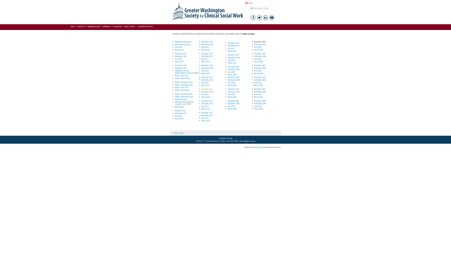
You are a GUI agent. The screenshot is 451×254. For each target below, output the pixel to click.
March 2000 (258, 108)
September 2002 (260, 80)
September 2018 (207, 44)
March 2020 (179, 106)
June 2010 (231, 60)
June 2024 (178, 47)
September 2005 (260, 44)
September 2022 (181, 68)
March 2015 (205, 85)
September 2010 (234, 57)
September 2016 (207, 68)
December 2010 (233, 55)
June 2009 (231, 72)
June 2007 (231, 94)
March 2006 (232, 108)
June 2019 (178, 116)
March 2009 (232, 74)
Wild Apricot (258, 147)
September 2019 (181, 113)
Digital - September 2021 (184, 84)
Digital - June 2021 (181, 87)
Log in (250, 3)
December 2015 (207, 77)
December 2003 (260, 65)
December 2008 (233, 77)
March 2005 (258, 49)
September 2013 (207, 103)
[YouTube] (271, 17)
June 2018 (205, 47)
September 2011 (234, 45)
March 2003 (258, 73)
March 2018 (205, 49)
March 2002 (258, 85)
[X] (259, 17)
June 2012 (205, 118)
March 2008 (232, 85)
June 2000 (257, 106)
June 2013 (205, 106)
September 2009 (234, 69)
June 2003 (257, 70)
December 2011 (233, 43)
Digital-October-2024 (182, 44)
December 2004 (260, 53)
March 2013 (205, 108)
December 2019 (180, 110)
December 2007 (233, 89)
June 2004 (257, 59)
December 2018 (207, 41)
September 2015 (207, 80)
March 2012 (205, 120)
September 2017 (207, 56)
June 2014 (205, 94)
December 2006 (233, 101)
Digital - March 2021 (182, 90)
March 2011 (232, 51)
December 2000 (260, 101)
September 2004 (260, 56)
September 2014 (207, 91)
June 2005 (257, 47)
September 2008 (234, 80)
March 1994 (179, 133)
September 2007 (234, 91)
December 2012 (207, 112)
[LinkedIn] (265, 17)
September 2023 (181, 56)
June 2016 (205, 70)
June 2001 (257, 94)
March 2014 (205, 97)
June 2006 (231, 106)
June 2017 (205, 59)
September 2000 (260, 103)
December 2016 (207, 65)
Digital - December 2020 (183, 94)
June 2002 (257, 82)
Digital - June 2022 (181, 75)
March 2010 (232, 63)
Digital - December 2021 (183, 82)
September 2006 (234, 103)
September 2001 (260, 91)
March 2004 (258, 61)
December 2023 (180, 53)
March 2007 (232, 97)
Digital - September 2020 (184, 96)
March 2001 (258, 97)
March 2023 (179, 61)
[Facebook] (253, 17)
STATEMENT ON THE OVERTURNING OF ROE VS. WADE (186, 71)
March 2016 (205, 73)
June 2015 (205, 82)
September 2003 (260, 68)
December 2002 (260, 77)
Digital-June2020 (181, 99)
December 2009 (233, 66)
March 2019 (179, 118)
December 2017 (207, 53)
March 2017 (205, 61)
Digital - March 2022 (182, 78)
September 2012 (207, 115)
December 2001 (260, 89)
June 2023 (178, 59)
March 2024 (179, 49)
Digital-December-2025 (183, 41)
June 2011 (231, 48)
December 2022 (180, 65)
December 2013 (207, 101)
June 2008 (231, 82)
